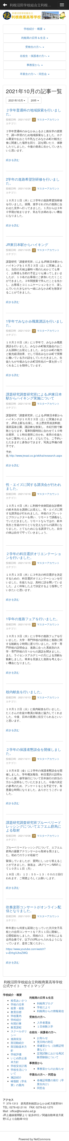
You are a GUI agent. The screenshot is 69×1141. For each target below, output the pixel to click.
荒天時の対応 (45, 1042)
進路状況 (16, 1039)
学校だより (43, 1007)
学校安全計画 (19, 1066)
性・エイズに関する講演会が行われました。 (33, 486)
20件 (34, 100)
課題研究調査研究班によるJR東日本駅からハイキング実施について (34, 396)
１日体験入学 (45, 1026)
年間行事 (16, 1023)
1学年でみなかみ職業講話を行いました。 (34, 323)
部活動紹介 (17, 1043)
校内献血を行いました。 (25, 691)
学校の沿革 (17, 1004)
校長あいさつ (19, 1000)
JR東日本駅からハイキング (27, 244)
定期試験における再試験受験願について (50, 1055)
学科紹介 (16, 1020)
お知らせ (42, 1038)
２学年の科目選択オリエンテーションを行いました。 (33, 555)
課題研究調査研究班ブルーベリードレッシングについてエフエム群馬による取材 (33, 826)
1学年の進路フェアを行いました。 (33, 618)
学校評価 (16, 1054)
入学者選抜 (43, 1022)
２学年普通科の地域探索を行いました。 (33, 111)
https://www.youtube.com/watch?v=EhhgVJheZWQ (26, 951)
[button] (34, 28)
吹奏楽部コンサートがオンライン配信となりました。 (33, 908)
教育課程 (16, 1027)
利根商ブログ (45, 1003)
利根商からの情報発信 (50, 1011)
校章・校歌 (17, 1008)
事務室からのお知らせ (50, 1068)
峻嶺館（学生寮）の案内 (19, 1083)
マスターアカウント (47, 119)
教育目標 (16, 1012)
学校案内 (16, 1016)
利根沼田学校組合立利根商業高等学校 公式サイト (32, 4)
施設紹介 (16, 1077)
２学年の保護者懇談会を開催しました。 (33, 751)
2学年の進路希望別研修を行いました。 (33, 181)
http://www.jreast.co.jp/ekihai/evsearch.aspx (35, 455)
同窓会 (41, 1088)
